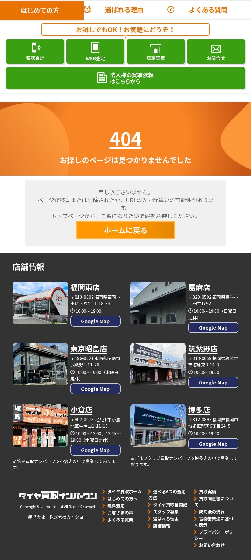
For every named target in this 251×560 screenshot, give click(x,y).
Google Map (95, 321)
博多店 (199, 409)
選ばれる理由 (124, 9)
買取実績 (207, 491)
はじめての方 (40, 10)
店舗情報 (161, 526)
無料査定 (116, 505)
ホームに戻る (126, 230)
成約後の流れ (212, 512)
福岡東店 (85, 287)
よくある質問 (208, 9)
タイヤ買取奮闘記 (170, 504)
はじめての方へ (122, 498)
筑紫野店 (203, 348)
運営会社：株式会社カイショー (58, 517)
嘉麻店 (199, 287)
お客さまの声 (120, 512)
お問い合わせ (212, 545)
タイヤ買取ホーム (124, 491)
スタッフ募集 (166, 512)
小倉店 (81, 409)
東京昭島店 (88, 348)
